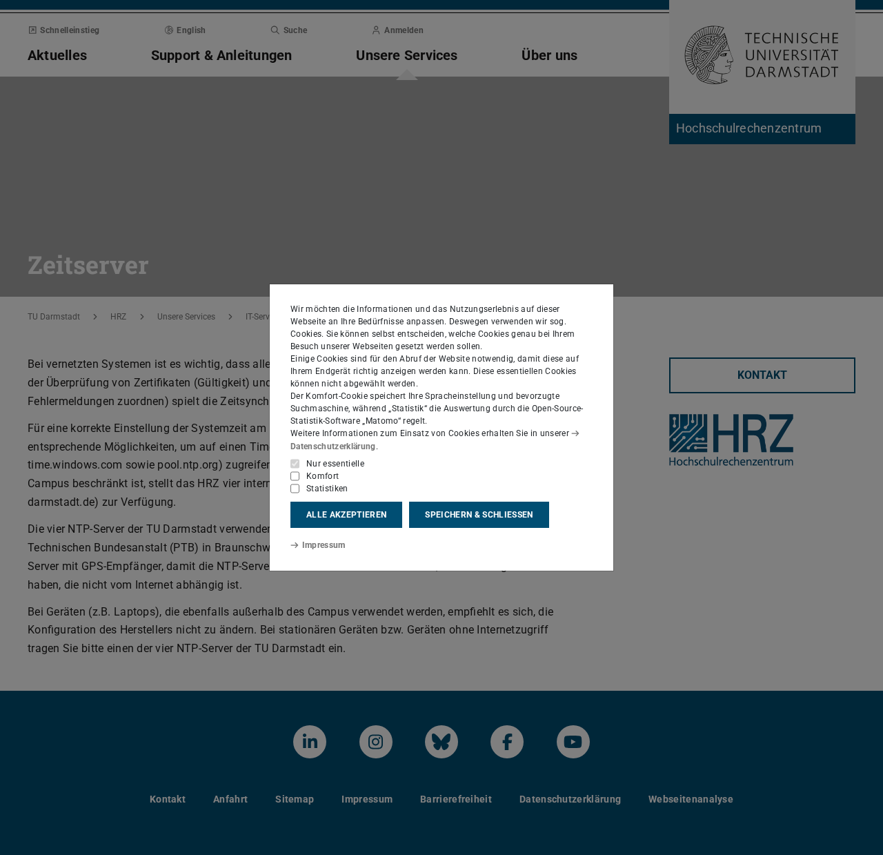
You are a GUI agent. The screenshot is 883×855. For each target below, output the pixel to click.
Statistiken (327, 488)
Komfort (322, 476)
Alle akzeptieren (346, 515)
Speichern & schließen (479, 515)
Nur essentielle (335, 464)
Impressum (324, 545)
